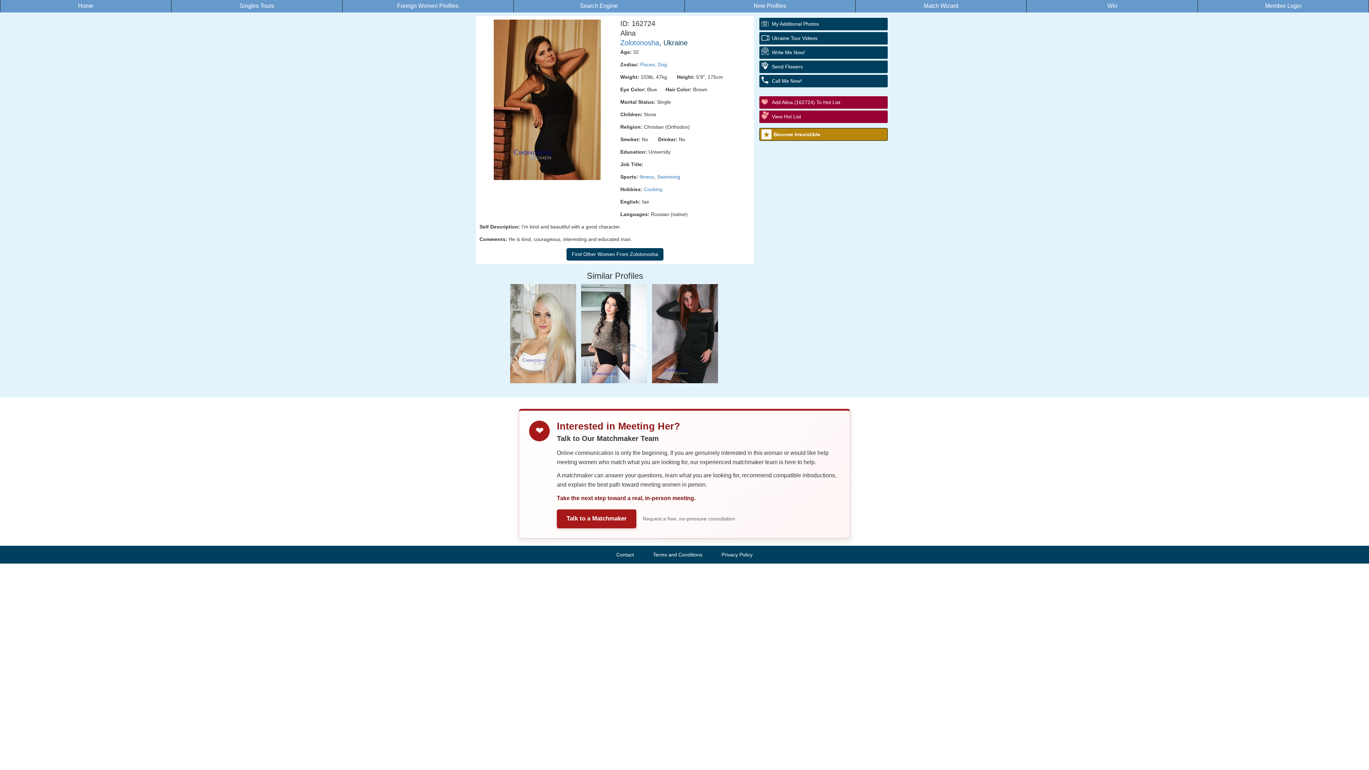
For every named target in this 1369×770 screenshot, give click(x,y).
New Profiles (770, 6)
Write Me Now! (788, 52)
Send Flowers (787, 67)
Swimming (668, 177)
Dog (662, 64)
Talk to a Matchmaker (596, 518)
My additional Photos (795, 24)
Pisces (647, 64)
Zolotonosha (639, 43)
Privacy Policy (737, 555)
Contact (625, 555)
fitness (647, 177)
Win (1112, 6)
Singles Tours (257, 6)
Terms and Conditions (677, 555)
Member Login (1283, 6)
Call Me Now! (787, 81)
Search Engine (599, 6)
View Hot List (786, 116)
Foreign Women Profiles (427, 6)
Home (85, 6)
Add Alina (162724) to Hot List (806, 102)
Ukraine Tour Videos (794, 38)
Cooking (653, 189)
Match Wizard (941, 6)
